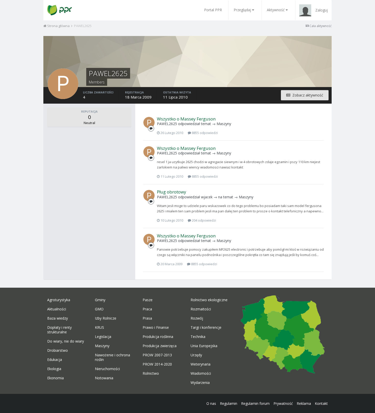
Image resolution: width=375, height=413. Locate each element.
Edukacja (54, 359)
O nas (211, 403)
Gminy (100, 300)
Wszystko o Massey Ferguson (186, 119)
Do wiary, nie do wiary (65, 341)
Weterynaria (200, 364)
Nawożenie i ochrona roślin (112, 357)
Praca (147, 309)
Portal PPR (213, 9)
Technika (198, 336)
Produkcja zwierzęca (160, 346)
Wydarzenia (200, 382)
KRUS (99, 327)
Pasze (148, 300)
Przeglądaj (242, 9)
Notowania (104, 378)
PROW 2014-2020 (157, 364)
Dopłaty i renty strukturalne (59, 329)
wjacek (206, 197)
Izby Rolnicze (105, 318)
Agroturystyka (58, 300)
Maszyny (224, 123)
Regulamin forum (255, 403)
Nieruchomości (107, 369)
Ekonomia (55, 378)
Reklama (304, 403)
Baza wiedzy (57, 318)
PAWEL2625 (167, 123)
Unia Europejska (204, 346)
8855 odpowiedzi (204, 132)
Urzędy (196, 355)
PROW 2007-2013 (157, 355)
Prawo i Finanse (156, 327)
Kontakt (321, 403)
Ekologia (54, 369)
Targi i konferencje (206, 327)
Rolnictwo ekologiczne (209, 300)
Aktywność (276, 9)
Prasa (147, 318)
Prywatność (283, 403)
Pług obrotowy (171, 192)
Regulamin (228, 403)
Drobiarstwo (57, 350)
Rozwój (197, 318)
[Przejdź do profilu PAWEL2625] (149, 122)
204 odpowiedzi (203, 220)
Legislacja (103, 336)
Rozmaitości (201, 309)
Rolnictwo (151, 373)
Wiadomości (201, 373)
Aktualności (56, 309)
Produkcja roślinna (158, 336)
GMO (99, 309)
